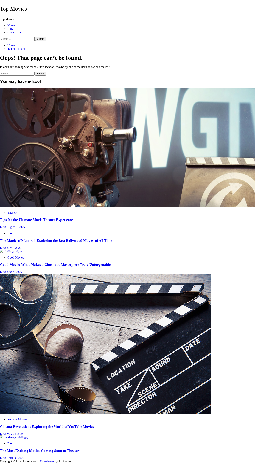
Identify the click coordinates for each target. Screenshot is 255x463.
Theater (11, 212)
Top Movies (13, 9)
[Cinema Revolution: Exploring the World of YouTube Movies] (105, 413)
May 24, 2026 (15, 433)
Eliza (3, 227)
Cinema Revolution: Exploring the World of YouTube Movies (47, 427)
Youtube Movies (17, 419)
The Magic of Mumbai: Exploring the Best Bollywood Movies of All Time (56, 240)
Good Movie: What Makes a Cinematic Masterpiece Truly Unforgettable (55, 265)
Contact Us (14, 32)
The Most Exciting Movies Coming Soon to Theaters (40, 451)
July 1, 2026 (14, 247)
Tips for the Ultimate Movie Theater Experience (36, 220)
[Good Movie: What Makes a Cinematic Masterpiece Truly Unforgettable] (11, 251)
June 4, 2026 (14, 271)
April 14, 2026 (15, 457)
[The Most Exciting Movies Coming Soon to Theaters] (14, 437)
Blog (10, 28)
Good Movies (15, 257)
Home (11, 25)
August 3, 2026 (16, 227)
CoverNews (47, 461)
